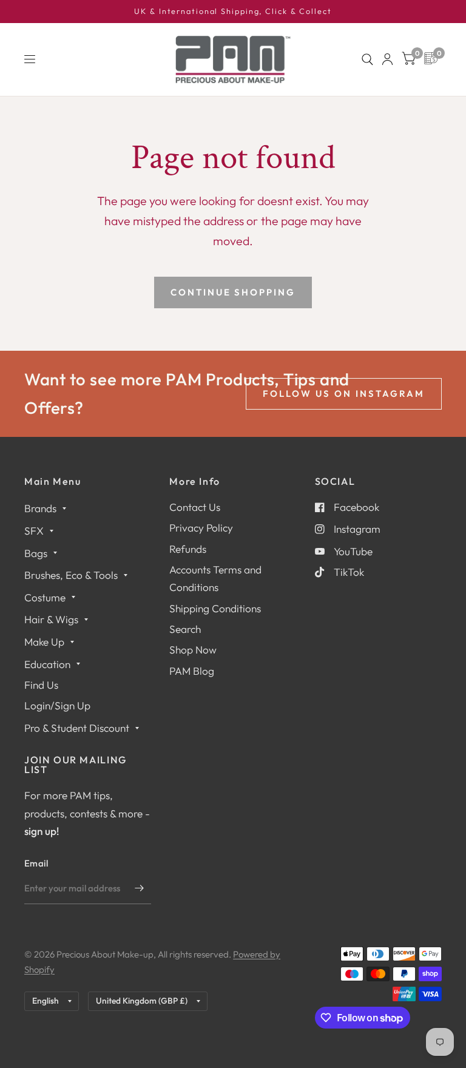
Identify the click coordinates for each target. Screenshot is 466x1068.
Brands (40, 508)
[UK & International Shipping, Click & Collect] (233, 11)
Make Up (44, 641)
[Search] (367, 59)
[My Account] (387, 59)
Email (36, 863)
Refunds (187, 548)
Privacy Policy (201, 527)
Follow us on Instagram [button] (344, 393)
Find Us (41, 684)
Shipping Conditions (215, 608)
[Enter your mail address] (139, 888)
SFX (34, 530)
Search (185, 629)
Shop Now (193, 649)
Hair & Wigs (51, 619)
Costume (45, 597)
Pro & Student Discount (76, 728)
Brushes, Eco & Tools (71, 575)
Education (47, 664)
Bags (35, 553)
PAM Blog (191, 670)
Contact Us (194, 507)
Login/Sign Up (57, 705)
